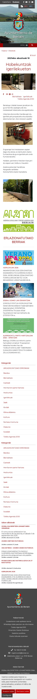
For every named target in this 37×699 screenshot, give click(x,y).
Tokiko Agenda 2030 (26, 99)
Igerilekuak (27, 97)
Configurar (7, 695)
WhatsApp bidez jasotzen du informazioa (18, 624)
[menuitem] (6, 2)
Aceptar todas (8, 691)
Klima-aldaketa (9, 412)
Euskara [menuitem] (16, 2)
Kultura (6, 417)
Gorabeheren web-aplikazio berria (18, 621)
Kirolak (6, 407)
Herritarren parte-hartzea (13, 388)
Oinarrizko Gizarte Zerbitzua (18, 630)
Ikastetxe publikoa (18, 633)
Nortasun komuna (10, 422)
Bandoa (6, 373)
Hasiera (4, 51)
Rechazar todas (23, 691)
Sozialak (6, 432)
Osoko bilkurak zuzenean (18, 636)
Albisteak (11, 51)
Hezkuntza (7, 393)
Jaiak (5, 402)
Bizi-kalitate (17, 97)
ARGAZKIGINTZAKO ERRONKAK (16, 368)
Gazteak (6, 383)
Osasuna (6, 427)
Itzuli (33, 55)
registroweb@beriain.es (20, 653)
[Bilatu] (32, 45)
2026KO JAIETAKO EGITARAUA (18, 673)
